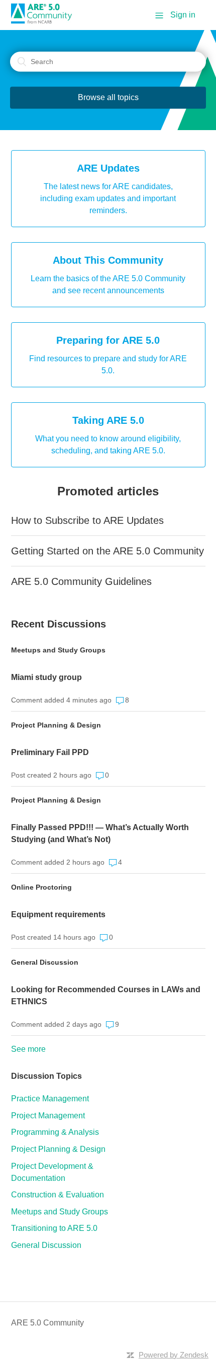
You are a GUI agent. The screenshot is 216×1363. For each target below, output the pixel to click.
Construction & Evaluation (57, 1194)
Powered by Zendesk (173, 1354)
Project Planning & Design (56, 725)
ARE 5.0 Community (47, 1322)
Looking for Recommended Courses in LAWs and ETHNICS (105, 995)
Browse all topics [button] (108, 97)
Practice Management (50, 1098)
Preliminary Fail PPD (50, 752)
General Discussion (44, 962)
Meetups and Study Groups (58, 650)
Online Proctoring (41, 887)
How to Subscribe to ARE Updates (87, 520)
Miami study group (46, 677)
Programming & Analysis (55, 1132)
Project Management (48, 1115)
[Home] (45, 21)
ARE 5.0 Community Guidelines (81, 581)
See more (28, 1049)
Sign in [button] (182, 15)
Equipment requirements (58, 914)
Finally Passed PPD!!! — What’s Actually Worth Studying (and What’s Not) (100, 833)
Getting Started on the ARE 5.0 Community (107, 550)
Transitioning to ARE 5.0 (54, 1228)
